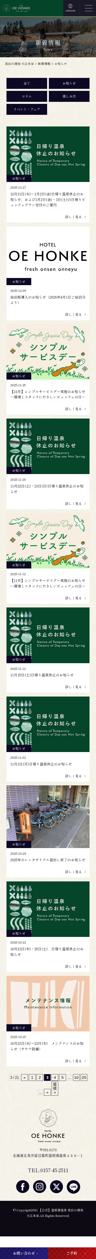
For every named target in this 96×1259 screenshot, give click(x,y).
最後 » (55, 1088)
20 (84, 1077)
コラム (27, 96)
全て (26, 83)
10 (76, 1077)
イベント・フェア (26, 109)
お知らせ (69, 83)
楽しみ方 (69, 96)
